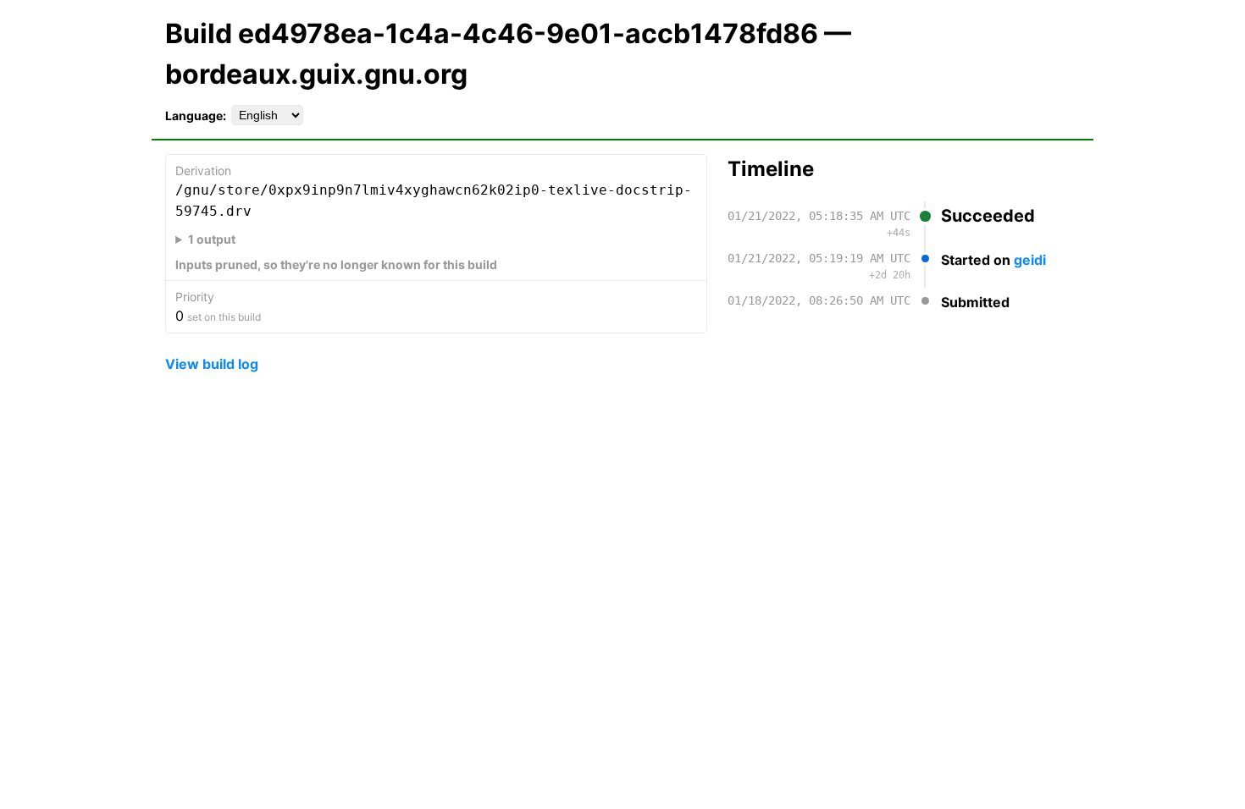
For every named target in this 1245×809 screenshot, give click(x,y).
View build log (211, 363)
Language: (195, 115)
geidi (1030, 259)
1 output (211, 239)
